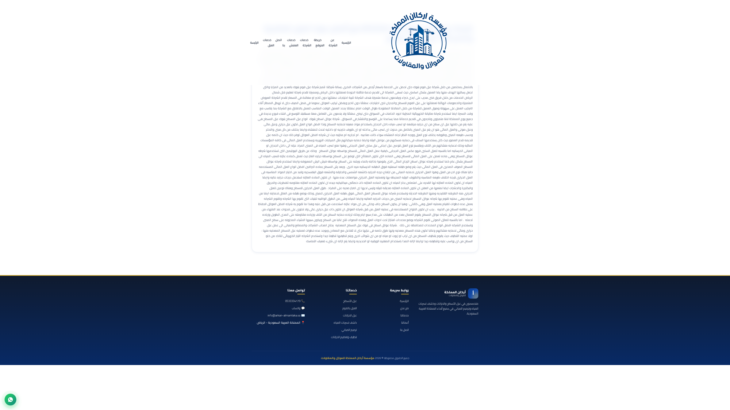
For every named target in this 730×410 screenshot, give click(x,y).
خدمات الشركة (305, 42)
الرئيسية (346, 42)
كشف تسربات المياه (345, 322)
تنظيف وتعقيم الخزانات (344, 337)
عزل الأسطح (350, 301)
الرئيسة (254, 42)
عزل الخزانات (350, 315)
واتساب (296, 308)
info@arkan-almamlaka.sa (284, 315)
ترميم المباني (349, 329)
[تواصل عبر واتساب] (10, 399)
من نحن (404, 308)
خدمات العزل (268, 42)
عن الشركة (333, 42)
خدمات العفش (292, 42)
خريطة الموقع (319, 42)
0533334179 (292, 301)
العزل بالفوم (349, 308)
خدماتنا (404, 315)
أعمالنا (405, 322)
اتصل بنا (280, 42)
